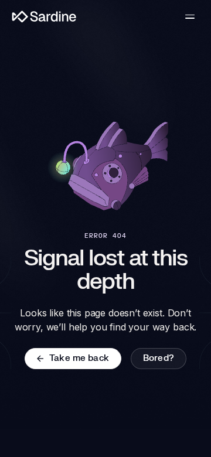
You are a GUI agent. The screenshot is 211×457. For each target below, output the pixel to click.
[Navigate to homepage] (44, 16)
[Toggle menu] (190, 16)
